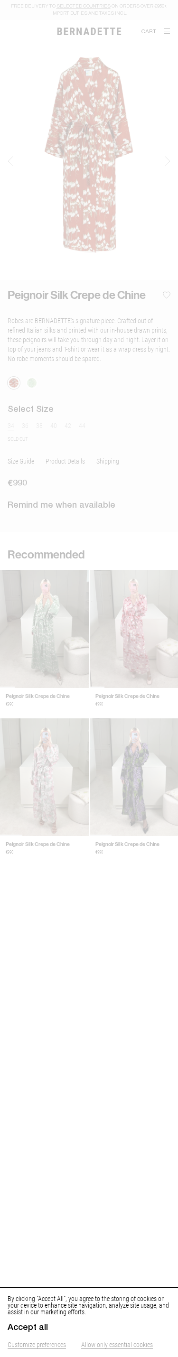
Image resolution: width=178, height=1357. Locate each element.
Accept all (28, 1327)
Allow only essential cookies (117, 1344)
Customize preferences (37, 1344)
